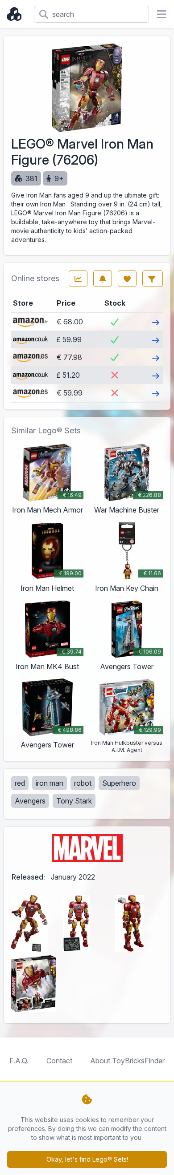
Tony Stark (74, 800)
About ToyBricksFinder (127, 1060)
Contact (59, 1060)
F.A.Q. (19, 1060)
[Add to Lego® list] (127, 278)
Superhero (119, 783)
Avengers (30, 800)
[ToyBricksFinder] (17, 14)
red (20, 783)
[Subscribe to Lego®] (102, 278)
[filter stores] (152, 278)
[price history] (78, 278)
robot (82, 783)
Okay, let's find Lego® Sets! (87, 1159)
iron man (49, 783)
